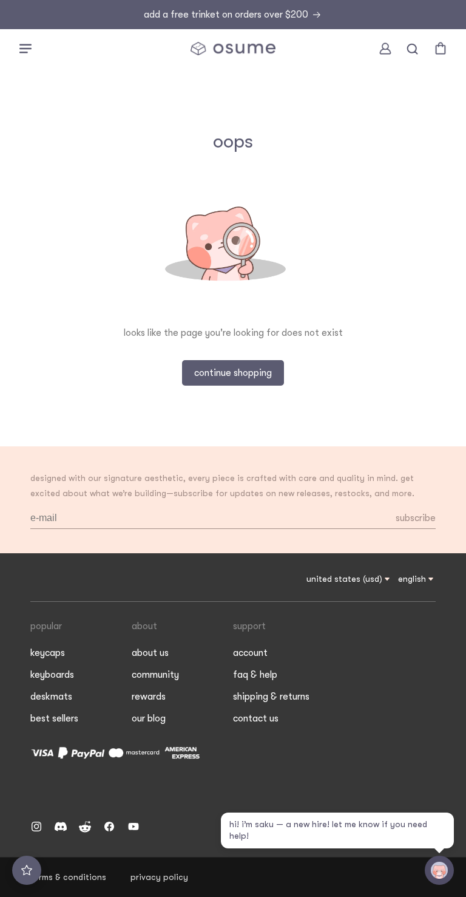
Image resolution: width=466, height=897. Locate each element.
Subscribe (416, 518)
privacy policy (159, 877)
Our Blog (149, 718)
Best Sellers (54, 718)
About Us (150, 652)
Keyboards (52, 674)
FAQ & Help (255, 674)
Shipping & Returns (271, 696)
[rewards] (26, 870)
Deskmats (51, 696)
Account (250, 652)
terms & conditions (68, 877)
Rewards (149, 696)
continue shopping (233, 372)
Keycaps (47, 652)
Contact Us (256, 718)
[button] (25, 48)
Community (155, 674)
